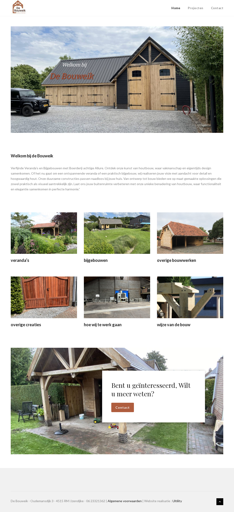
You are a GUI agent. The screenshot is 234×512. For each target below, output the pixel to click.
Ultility (177, 501)
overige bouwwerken (176, 260)
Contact (217, 8)
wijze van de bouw (173, 324)
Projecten (195, 8)
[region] (117, 79)
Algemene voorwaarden (125, 501)
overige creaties (26, 324)
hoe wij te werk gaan (103, 324)
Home (175, 8)
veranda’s (20, 260)
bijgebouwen (96, 260)
